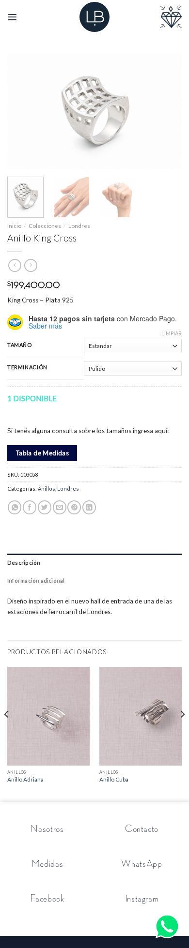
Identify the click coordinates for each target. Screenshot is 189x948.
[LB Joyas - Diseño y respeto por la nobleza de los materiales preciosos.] (94, 17)
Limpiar (171, 333)
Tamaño (19, 345)
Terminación (27, 367)
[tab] (94, 563)
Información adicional (36, 580)
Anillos (46, 488)
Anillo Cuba (113, 779)
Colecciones (45, 226)
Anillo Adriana (25, 779)
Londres (79, 226)
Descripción (23, 562)
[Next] (166, 111)
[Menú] (12, 17)
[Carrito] (171, 17)
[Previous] (23, 111)
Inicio (14, 226)
